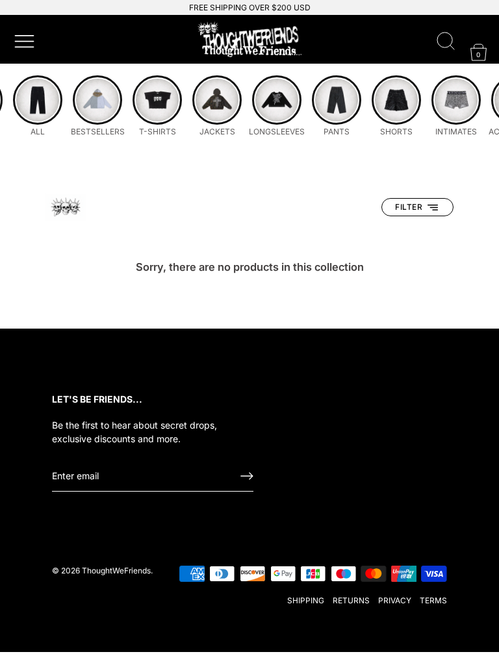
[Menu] (22, 39)
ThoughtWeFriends (116, 570)
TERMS (433, 600)
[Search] (445, 41)
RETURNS (351, 600)
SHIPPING (305, 600)
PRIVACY (394, 600)
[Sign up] (246, 476)
